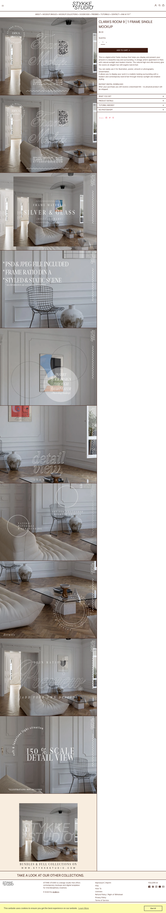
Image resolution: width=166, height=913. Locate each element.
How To (98, 888)
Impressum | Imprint (103, 883)
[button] (159, 5)
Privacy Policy (100, 897)
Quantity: (102, 38)
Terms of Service (102, 900)
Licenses (98, 891)
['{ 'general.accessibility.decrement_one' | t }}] (99, 42)
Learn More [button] (83, 908)
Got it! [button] (153, 908)
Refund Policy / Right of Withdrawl (109, 894)
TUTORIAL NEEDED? (106, 105)
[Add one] (106, 42)
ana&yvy (56, 892)
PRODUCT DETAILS (106, 101)
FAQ (97, 886)
